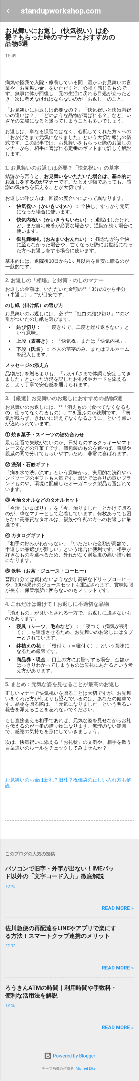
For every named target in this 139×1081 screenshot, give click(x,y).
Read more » (118, 908)
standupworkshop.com (61, 10)
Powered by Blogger (73, 1056)
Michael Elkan (87, 1068)
